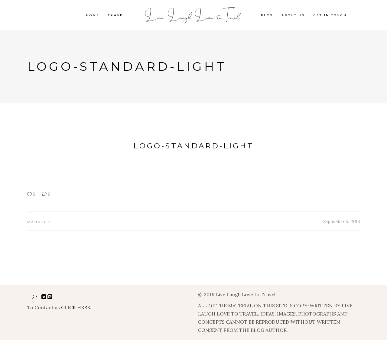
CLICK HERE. (76, 307)
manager (38, 222)
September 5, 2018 (341, 221)
